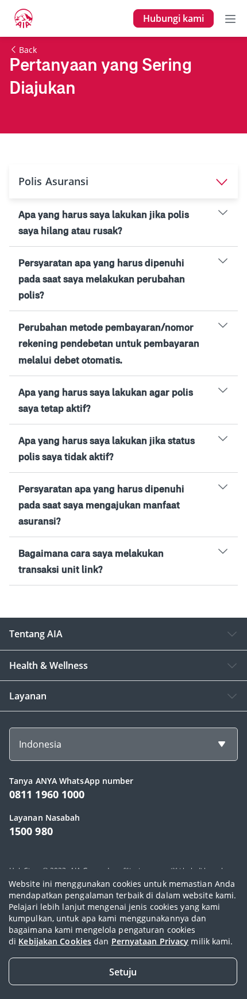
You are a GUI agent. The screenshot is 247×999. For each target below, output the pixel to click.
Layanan (28, 696)
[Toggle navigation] (230, 18)
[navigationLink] (23, 18)
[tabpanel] (123, 391)
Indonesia (40, 744)
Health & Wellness (48, 665)
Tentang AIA (36, 633)
